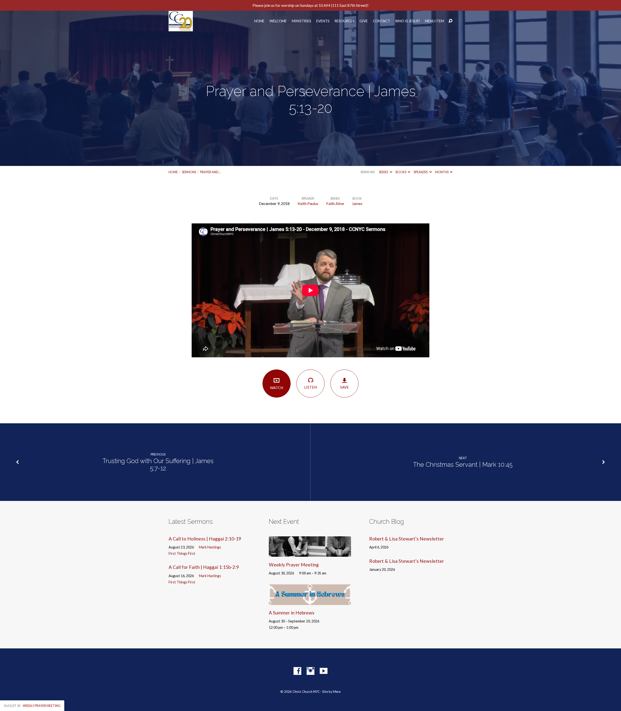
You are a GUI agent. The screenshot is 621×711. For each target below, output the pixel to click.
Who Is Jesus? (407, 21)
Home (259, 21)
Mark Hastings (210, 547)
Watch (276, 387)
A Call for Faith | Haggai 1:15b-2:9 (204, 567)
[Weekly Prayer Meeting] (310, 553)
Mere (337, 692)
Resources (344, 21)
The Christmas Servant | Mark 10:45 (463, 464)
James (357, 203)
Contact (381, 21)
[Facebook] (297, 671)
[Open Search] (450, 21)
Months (442, 172)
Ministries (301, 21)
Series (384, 172)
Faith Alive (335, 203)
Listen (310, 387)
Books (401, 172)
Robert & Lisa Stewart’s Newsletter (406, 538)
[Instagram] (310, 671)
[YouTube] (323, 671)
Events (322, 21)
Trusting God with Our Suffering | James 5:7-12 (158, 464)
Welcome (278, 21)
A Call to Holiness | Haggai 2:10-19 (205, 538)
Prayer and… (210, 172)
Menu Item (434, 21)
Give (364, 21)
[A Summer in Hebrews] (310, 601)
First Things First (182, 553)
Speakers (421, 172)
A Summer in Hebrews (291, 612)
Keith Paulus (308, 203)
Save (344, 387)
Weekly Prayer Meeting (294, 564)
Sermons (189, 172)
